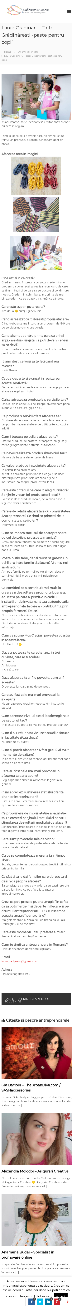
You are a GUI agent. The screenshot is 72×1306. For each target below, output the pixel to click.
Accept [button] (60, 1296)
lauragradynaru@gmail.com (20, 961)
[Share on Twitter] (40, 1302)
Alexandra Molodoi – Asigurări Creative (35, 1171)
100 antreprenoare (28, 51)
